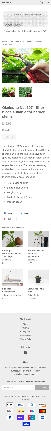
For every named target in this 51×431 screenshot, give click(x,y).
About (25, 324)
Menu (8, 2)
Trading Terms (25, 331)
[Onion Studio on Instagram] (25, 352)
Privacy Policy (25, 339)
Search (25, 327)
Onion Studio (28, 396)
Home (4, 41)
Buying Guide (26, 335)
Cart (46, 2)
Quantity (6, 130)
